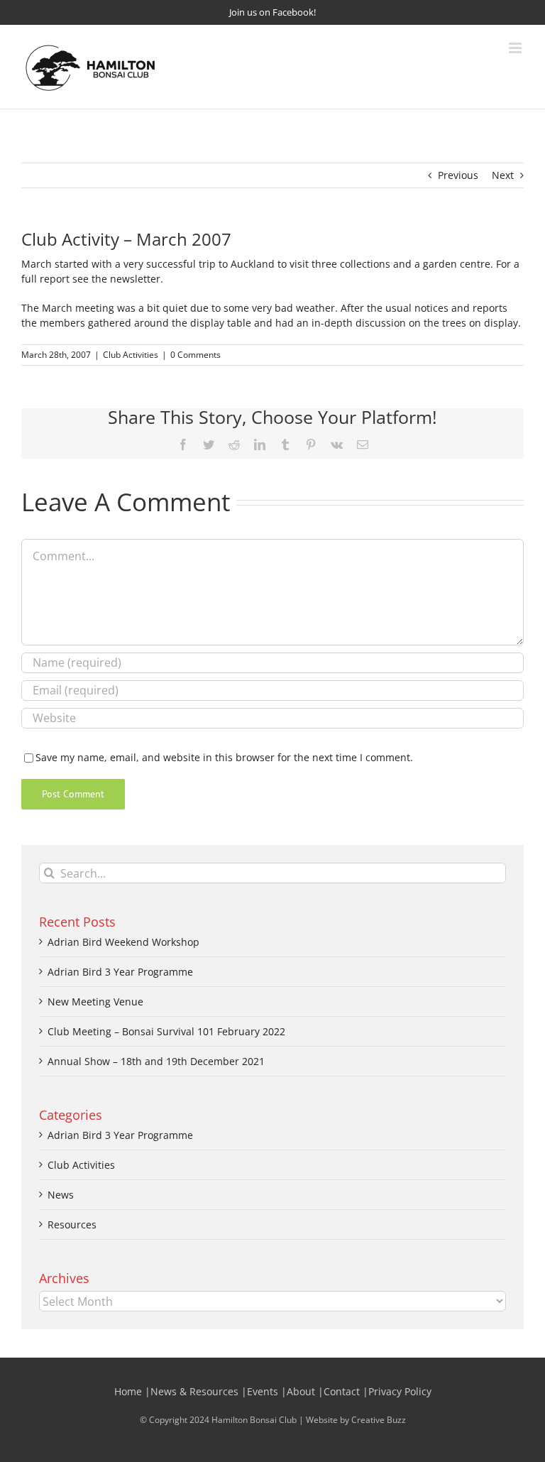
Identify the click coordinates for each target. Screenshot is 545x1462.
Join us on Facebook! (272, 12)
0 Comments (195, 355)
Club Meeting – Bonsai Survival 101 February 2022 (166, 1031)
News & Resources (194, 1391)
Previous (458, 175)
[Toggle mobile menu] (516, 47)
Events (262, 1391)
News (61, 1194)
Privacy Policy (399, 1391)
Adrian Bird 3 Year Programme (120, 971)
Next (503, 175)
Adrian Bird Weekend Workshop (123, 942)
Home (128, 1391)
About (301, 1391)
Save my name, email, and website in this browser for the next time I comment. (224, 757)
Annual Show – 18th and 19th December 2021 (156, 1061)
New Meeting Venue (95, 1001)
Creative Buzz (378, 1420)
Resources (72, 1224)
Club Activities (130, 355)
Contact (342, 1391)
